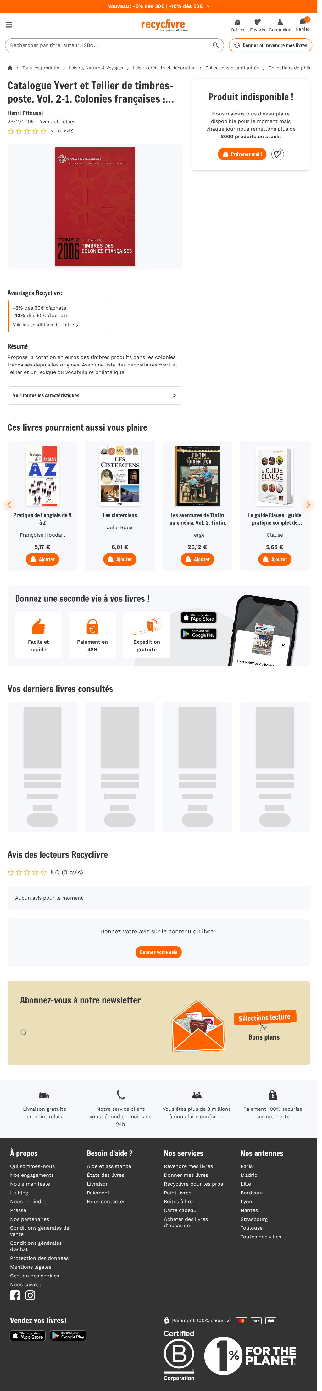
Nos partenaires (29, 1219)
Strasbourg (254, 1219)
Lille (246, 1184)
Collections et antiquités (232, 67)
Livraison (98, 1184)
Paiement (98, 1193)
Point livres (177, 1193)
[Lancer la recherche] (216, 45)
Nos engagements (32, 1175)
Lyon (246, 1201)
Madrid (249, 1175)
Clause (275, 535)
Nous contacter (106, 1201)
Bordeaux (252, 1193)
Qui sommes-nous (32, 1166)
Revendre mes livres (188, 1166)
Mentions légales (30, 1267)
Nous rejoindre (28, 1201)
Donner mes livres (186, 1175)
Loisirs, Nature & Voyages (96, 67)
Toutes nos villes (261, 1237)
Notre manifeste (30, 1184)
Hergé (197, 535)
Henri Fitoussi (25, 113)
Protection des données (39, 1258)
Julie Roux (120, 527)
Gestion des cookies (34, 1276)
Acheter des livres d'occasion (186, 1222)
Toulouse (252, 1228)
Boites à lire (178, 1201)
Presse (18, 1210)
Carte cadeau (180, 1210)
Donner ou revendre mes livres (275, 45)
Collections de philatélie (295, 67)
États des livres (105, 1175)
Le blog (19, 1193)
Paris (247, 1166)
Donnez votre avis (158, 952)
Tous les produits (40, 67)
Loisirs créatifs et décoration (164, 67)
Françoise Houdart (42, 535)
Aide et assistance (109, 1166)
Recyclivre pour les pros (193, 1184)
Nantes (249, 1210)
